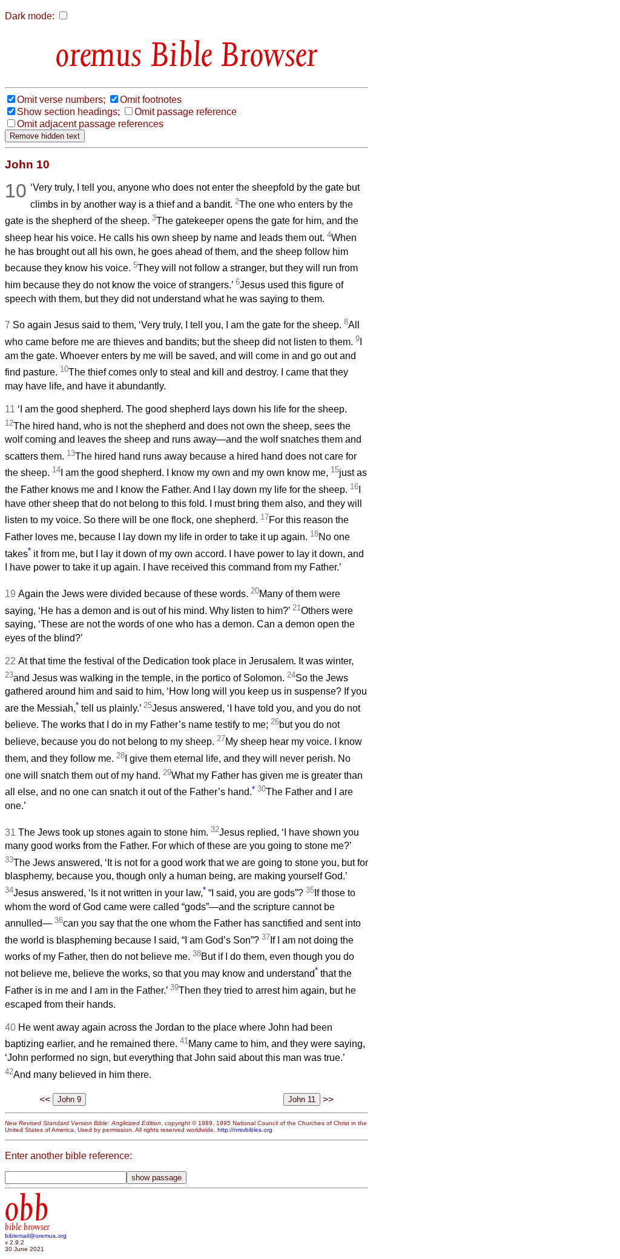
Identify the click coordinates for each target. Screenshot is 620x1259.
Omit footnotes (151, 99)
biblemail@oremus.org (36, 1235)
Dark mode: (29, 16)
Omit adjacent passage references (90, 124)
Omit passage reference (185, 112)
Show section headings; (68, 112)
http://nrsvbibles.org (244, 1129)
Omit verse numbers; (61, 99)
